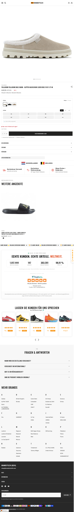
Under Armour (49, 450)
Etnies (61, 401)
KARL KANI (62, 419)
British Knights (20, 398)
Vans (60, 447)
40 (11, 117)
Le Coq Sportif (5, 439)
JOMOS (47, 419)
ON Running (48, 430)
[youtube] (8, 486)
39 (62, 114)
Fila (2, 416)
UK (65, 110)
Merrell (18, 436)
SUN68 (2, 230)
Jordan (47, 422)
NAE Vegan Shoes (35, 430)
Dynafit (47, 406)
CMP (31, 403)
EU (61, 110)
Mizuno (18, 439)
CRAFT (32, 406)
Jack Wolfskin (48, 416)
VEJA (60, 452)
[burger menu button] (2, 3)
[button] (72, 3)
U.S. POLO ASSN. (49, 447)
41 (28, 117)
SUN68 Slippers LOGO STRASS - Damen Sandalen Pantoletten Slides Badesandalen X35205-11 (13, 233)
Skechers (18, 452)
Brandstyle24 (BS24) (11, 509)
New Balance (33, 433)
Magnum (18, 430)
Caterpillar (33, 401)
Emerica (61, 398)
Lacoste (3, 436)
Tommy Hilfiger (34, 450)
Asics (2, 403)
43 (62, 117)
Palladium (3, 85)
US (69, 110)
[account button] (69, 3)
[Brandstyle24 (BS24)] (37, 3)
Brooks (18, 401)
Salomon (18, 447)
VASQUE (61, 450)
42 (45, 117)
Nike (31, 436)
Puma (60, 436)
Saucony (18, 450)
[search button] (5, 3)
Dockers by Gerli (49, 401)
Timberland (33, 447)
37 (28, 114)
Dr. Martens (48, 403)
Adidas (3, 398)
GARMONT (18, 416)
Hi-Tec (32, 416)
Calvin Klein (33, 398)
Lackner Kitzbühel (6, 433)
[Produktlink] (18, 213)
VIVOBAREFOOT (63, 455)
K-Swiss (61, 416)
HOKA (31, 419)
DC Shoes (47, 398)
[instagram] (5, 486)
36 (11, 114)
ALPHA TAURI (5, 401)
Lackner (3, 430)
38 (45, 114)
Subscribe (65, 495)
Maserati (18, 433)
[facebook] (2, 486)
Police (61, 433)
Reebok (3, 447)
